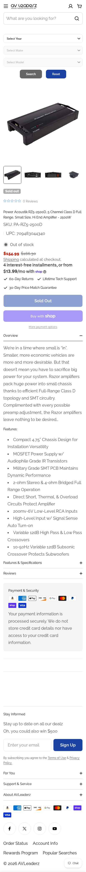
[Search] (76, 18)
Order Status (15, 843)
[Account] (70, 6)
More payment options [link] (43, 327)
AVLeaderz (28, 863)
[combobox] (43, 18)
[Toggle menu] (5, 6)
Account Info (45, 843)
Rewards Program (20, 852)
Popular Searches (60, 852)
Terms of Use (57, 758)
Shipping (11, 259)
